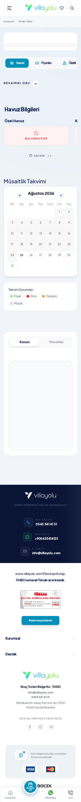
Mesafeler (56, 342)
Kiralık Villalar (26, 21)
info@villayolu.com (40, 692)
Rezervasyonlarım (40, 620)
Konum (25, 342)
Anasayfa (9, 21)
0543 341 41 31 (40, 697)
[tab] (17, 63)
